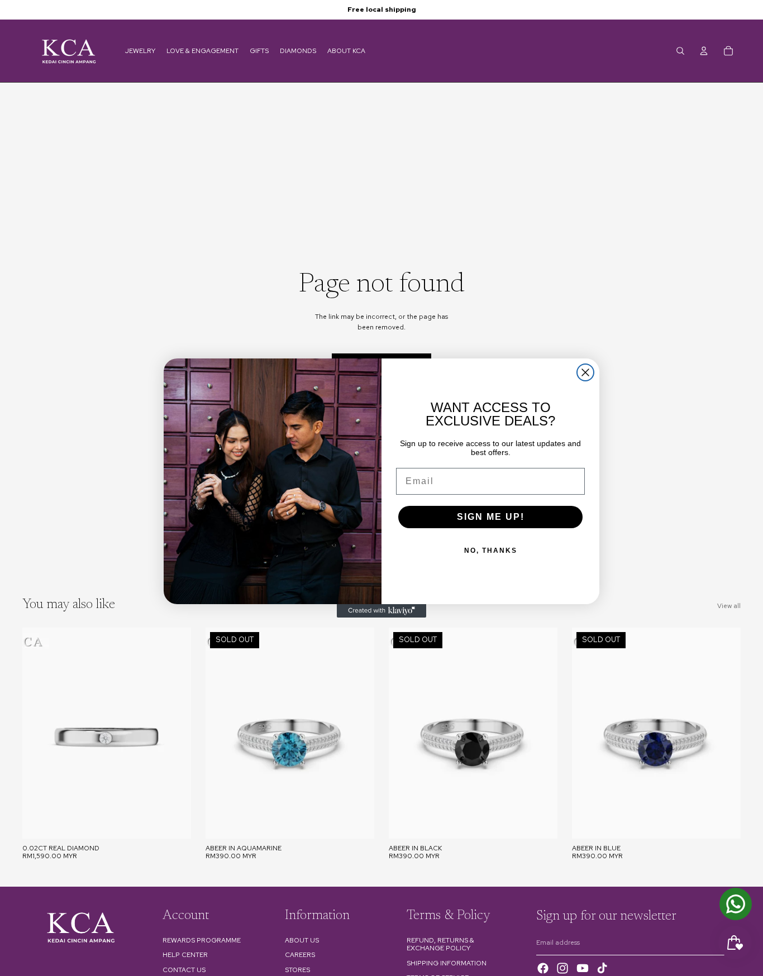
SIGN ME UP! (490, 517)
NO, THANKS (490, 550)
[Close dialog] (585, 372)
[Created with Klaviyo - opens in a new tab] (381, 611)
